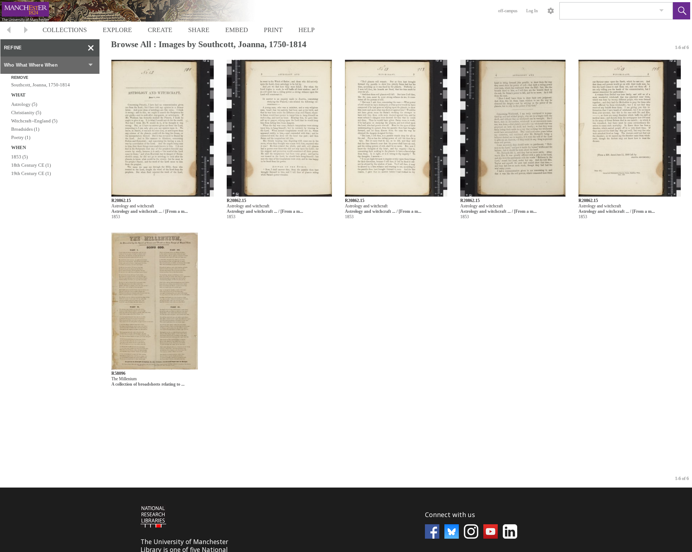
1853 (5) (19, 157)
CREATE (160, 29)
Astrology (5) (24, 104)
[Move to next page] (26, 31)
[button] (681, 10)
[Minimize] (90, 48)
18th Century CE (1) (31, 165)
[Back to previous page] (8, 31)
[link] (661, 10)
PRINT (273, 29)
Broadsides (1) (25, 129)
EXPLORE (117, 29)
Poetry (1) (20, 137)
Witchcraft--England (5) (34, 121)
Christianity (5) (26, 112)
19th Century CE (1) (31, 173)
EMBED (236, 29)
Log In (532, 10)
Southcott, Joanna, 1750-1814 (40, 84)
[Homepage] (136, 11)
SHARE (198, 29)
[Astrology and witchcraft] (162, 128)
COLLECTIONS (65, 29)
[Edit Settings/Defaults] (550, 10)
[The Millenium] (154, 301)
